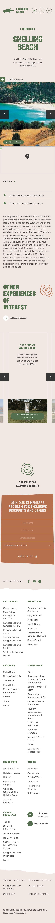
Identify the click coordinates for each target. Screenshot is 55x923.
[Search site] (41, 10)
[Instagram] (40, 581)
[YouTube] (34, 581)
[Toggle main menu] (49, 10)
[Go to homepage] (17, 11)
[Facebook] (29, 581)
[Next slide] (50, 114)
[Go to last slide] (4, 114)
